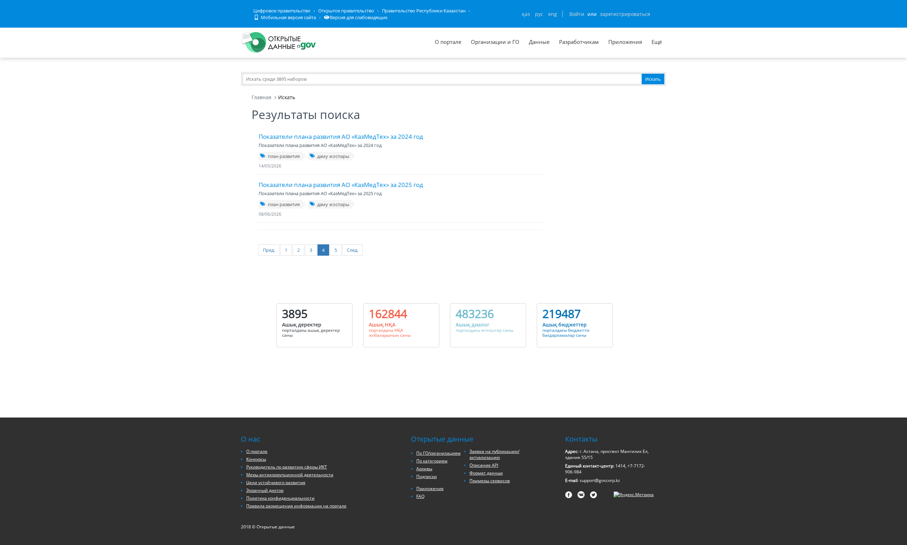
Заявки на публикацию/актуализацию (494, 454)
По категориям (431, 461)
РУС (539, 14)
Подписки (426, 476)
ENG (552, 14)
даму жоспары (333, 156)
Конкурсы (256, 459)
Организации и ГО (495, 41)
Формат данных (486, 473)
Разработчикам (579, 41)
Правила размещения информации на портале (296, 506)
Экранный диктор (264, 490)
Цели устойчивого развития (275, 482)
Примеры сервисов (489, 481)
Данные (539, 41)
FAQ (420, 496)
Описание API (483, 465)
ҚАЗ (526, 14)
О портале (448, 41)
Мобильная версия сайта (288, 17)
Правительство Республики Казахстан (424, 10)
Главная (261, 97)
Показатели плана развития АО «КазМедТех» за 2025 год (341, 185)
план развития (284, 156)
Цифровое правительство (281, 10)
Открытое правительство (346, 10)
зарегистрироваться (625, 14)
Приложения (625, 41)
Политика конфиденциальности (280, 498)
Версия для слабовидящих (359, 17)
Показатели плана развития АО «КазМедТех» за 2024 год (341, 136)
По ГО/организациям (438, 453)
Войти (576, 14)
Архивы (424, 469)
